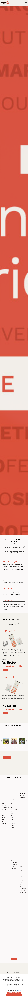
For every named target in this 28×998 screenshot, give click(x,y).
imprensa (11, 972)
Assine (5, 669)
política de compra (17, 972)
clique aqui (19, 990)
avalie (14, 958)
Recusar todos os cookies (14, 994)
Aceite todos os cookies (14, 992)
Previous (1, 741)
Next (26, 741)
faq (7, 972)
